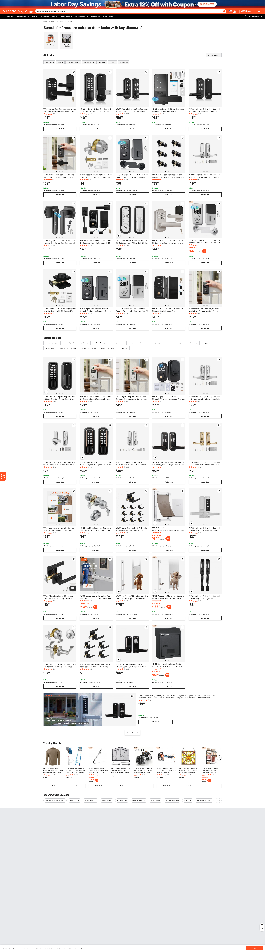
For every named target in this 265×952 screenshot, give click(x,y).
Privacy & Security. (77, 948)
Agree (255, 948)
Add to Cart (60, 129)
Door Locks (69, 21)
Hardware (51, 21)
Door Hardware (60, 21)
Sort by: (210, 55)
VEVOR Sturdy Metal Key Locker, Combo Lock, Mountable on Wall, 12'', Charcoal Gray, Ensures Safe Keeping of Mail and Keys (168, 666)
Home (45, 21)
